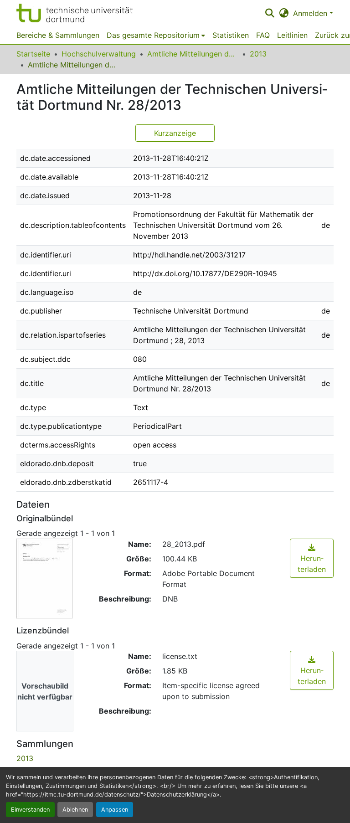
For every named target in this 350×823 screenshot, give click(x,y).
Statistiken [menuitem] (230, 35)
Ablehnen (75, 809)
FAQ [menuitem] (263, 35)
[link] (312, 558)
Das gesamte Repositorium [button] (153, 35)
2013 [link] (258, 53)
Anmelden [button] (311, 13)
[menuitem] (156, 35)
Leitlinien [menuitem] (292, 35)
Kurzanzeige (175, 133)
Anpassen (114, 809)
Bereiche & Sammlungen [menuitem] (57, 35)
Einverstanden (30, 809)
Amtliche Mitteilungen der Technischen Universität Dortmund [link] (192, 53)
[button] (74, 13)
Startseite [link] (33, 53)
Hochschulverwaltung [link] (99, 53)
